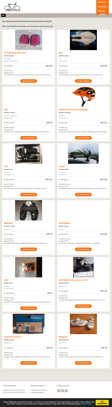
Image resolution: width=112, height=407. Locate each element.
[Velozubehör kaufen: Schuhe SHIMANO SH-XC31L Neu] (28, 324)
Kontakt (101, 11)
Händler (101, 2)
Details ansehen (28, 81)
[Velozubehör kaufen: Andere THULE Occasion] (83, 153)
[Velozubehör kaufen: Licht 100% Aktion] (28, 153)
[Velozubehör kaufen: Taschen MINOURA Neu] (28, 210)
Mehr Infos (86, 403)
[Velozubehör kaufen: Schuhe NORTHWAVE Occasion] (83, 210)
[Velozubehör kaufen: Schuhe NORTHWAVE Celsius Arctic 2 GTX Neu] (83, 267)
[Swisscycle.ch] (13, 7)
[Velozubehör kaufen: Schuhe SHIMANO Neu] (83, 324)
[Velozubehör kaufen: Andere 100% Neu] (83, 40)
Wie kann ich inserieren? (39, 390)
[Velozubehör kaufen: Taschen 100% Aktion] (28, 97)
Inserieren (102, 6)
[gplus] (62, 390)
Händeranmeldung (38, 392)
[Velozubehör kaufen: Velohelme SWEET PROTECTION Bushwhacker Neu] (83, 97)
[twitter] (66, 390)
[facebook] (58, 390)
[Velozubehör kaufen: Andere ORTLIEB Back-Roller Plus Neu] (28, 40)
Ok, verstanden (102, 402)
